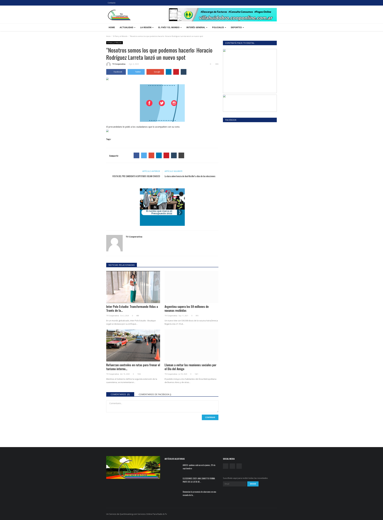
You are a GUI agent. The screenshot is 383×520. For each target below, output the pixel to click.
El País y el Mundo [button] (169, 27)
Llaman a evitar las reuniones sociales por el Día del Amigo (190, 367)
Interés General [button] (196, 27)
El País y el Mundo (120, 36)
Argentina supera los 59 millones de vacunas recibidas (187, 308)
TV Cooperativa (118, 64)
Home (112, 27)
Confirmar (210, 417)
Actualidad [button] (127, 27)
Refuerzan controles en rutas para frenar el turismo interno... (133, 367)
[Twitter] (144, 155)
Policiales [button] (218, 27)
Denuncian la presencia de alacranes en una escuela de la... (199, 493)
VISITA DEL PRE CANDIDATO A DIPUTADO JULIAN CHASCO (136, 176)
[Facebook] (136, 155)
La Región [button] (146, 27)
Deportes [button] (236, 27)
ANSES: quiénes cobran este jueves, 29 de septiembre (199, 467)
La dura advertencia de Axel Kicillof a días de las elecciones (190, 176)
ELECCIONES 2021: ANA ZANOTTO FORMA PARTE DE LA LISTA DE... (199, 480)
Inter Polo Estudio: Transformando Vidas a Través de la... (132, 308)
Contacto (111, 2)
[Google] (151, 155)
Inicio (108, 36)
